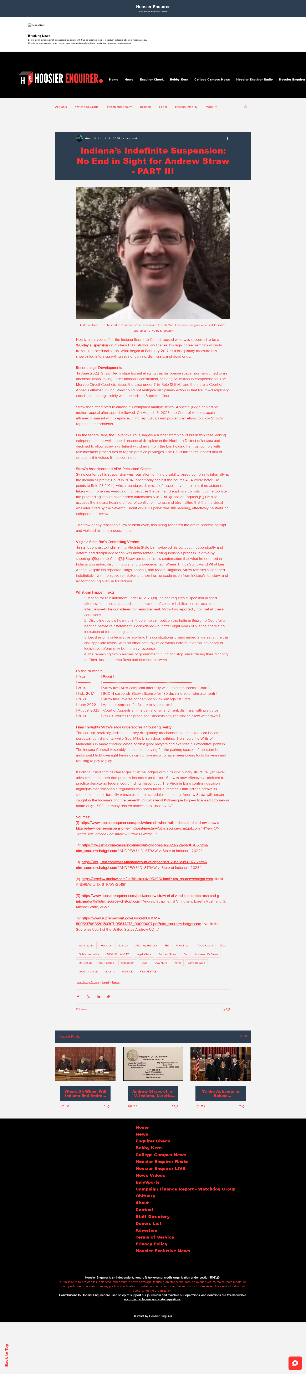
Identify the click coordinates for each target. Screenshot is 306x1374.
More (209, 106)
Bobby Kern (149, 1148)
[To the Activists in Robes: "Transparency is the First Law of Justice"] (220, 1064)
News (115, 982)
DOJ (223, 945)
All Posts (61, 106)
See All (243, 1036)
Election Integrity (186, 106)
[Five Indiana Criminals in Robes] (85, 1064)
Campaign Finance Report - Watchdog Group (154, 1189)
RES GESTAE (148, 971)
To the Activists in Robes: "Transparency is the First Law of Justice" (220, 1093)
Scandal (123, 945)
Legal (163, 106)
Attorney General (146, 945)
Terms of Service (154, 1237)
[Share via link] (109, 996)
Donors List (148, 1223)
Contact (144, 1209)
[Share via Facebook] (78, 996)
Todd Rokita (205, 945)
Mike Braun (183, 945)
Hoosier (106, 945)
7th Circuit (85, 962)
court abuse (106, 962)
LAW (144, 962)
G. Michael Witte (89, 954)
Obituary (145, 1196)
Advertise (146, 1230)
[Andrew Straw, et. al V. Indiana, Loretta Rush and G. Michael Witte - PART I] (153, 1064)
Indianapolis (86, 945)
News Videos (150, 1175)
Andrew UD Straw (206, 954)
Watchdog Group (87, 106)
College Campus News (154, 1154)
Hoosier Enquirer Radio (154, 1161)
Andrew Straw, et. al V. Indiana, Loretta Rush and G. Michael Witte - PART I (153, 1093)
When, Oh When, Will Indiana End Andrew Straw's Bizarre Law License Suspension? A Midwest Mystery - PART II (85, 1093)
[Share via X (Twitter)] (88, 996)
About (142, 1202)
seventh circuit (88, 971)
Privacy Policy (151, 1244)
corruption (127, 962)
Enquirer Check (153, 1141)
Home (142, 1127)
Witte (177, 962)
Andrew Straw (167, 954)
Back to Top (7, 1355)
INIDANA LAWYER (118, 954)
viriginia (109, 971)
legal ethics (144, 954)
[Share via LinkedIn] (98, 996)
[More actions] (227, 138)
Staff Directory (153, 1216)
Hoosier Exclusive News (154, 1251)
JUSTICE (127, 971)
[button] (246, 106)
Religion (145, 106)
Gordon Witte (196, 962)
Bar (185, 954)
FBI (166, 945)
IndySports (148, 1182)
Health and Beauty (119, 106)
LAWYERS (160, 962)
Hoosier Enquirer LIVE (154, 1168)
